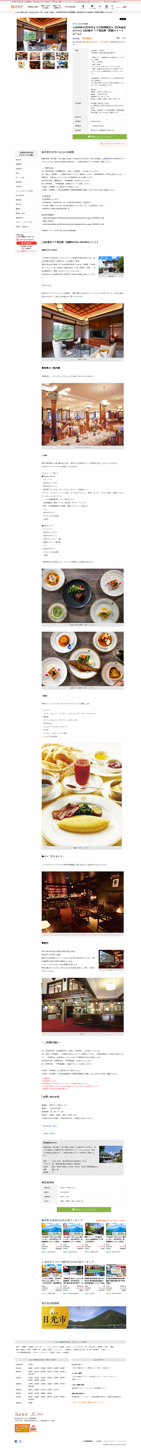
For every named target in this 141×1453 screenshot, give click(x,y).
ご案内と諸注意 (49, 1133)
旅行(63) (18, 160)
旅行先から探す (33, 7)
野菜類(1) (19, 182)
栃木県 (81, 24)
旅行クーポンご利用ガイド (57, 7)
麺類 (111, 1347)
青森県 (30, 1368)
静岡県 (37, 1380)
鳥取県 (30, 1390)
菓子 (106, 1347)
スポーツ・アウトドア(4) (24, 222)
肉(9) (17, 173)
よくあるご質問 (92, 6)
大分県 (56, 1397)
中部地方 (87, 1293)
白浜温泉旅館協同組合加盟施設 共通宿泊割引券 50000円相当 (115, 1281)
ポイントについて (109, 1376)
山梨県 (56, 1377)
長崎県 (43, 1397)
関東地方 (75, 24)
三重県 (30, 1384)
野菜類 (62, 1347)
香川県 (37, 1393)
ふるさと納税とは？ (78, 1368)
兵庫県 (56, 1384)
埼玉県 (49, 1371)
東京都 (62, 1371)
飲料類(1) (19, 200)
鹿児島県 (31, 1399)
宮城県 (43, 1368)
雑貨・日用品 (47, 1349)
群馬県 (43, 1371)
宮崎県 (62, 1397)
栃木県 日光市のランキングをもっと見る (110, 1220)
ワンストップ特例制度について (96, 1388)
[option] (42, 34)
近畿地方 (108, 1293)
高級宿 (52, 12)
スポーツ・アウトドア (40, 1352)
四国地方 (19, 1393)
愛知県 (43, 1380)
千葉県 (56, 1371)
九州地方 (19, 1397)
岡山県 (43, 1390)
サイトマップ (122, 1441)
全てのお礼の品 (70, 7)
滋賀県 (37, 1384)
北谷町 (53, 1293)
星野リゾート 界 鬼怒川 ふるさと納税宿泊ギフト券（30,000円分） (94, 1239)
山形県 (56, 1368)
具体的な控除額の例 (114, 1397)
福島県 (62, 1368)
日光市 (86, 24)
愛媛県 (43, 1393)
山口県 (56, 1390)
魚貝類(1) (19, 168)
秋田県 (49, 1368)
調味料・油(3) (20, 213)
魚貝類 (31, 1347)
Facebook (16, 1441)
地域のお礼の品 (79, 1349)
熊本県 (49, 1397)
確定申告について (78, 1388)
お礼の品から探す (34, 12)
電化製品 (66, 1352)
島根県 (37, 1390)
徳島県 (30, 1393)
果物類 (24, 1347)
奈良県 (62, 1384)
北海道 (30, 1364)
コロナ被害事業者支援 (23, 1352)
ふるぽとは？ (106, 1368)
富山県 (37, 1377)
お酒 (68, 1347)
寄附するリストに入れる (101, 137)
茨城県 (30, 1371)
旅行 (42, 12)
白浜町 (119, 1293)
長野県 (62, 1377)
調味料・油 (36, 1349)
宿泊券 (47, 12)
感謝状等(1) (19, 218)
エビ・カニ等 (52, 1347)
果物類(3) (19, 164)
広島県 (49, 1390)
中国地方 (19, 1390)
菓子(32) (18, 204)
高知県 (49, 1393)
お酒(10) (18, 186)
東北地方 (19, 1368)
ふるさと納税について (79, 1376)
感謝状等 (68, 1349)
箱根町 (76, 1293)
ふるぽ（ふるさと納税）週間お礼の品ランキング (87, 1402)
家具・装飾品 (20, 1349)
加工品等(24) (20, 195)
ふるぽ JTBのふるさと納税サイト (17, 6)
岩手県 (37, 1368)
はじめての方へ (82, 6)
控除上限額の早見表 (98, 1397)
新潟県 (92, 1293)
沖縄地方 (44, 1293)
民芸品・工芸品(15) (22, 226)
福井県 (49, 1377)
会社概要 (98, 1441)
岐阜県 (30, 1380)
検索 (112, 6)
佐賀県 (37, 1397)
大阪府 (49, 1384)
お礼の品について (95, 1376)
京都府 (43, 1384)
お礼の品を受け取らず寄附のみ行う (114, 144)
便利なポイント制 (93, 1368)
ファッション (58, 1349)
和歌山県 (114, 1293)
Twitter (20, 1441)
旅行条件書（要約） (50, 1126)
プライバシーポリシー (110, 1441)
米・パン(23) (20, 177)
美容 (28, 1349)
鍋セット (105, 1349)
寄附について (76, 1379)
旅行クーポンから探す (45, 7)
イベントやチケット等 (79, 1347)
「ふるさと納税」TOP (21, 12)
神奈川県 (71, 1293)
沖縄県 (49, 1293)
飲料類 (100, 1347)
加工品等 (92, 1347)
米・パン (43, 1347)
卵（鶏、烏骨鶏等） (93, 1349)
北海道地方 (19, 1364)
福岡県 (30, 1397)
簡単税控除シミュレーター (80, 1397)
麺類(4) (18, 209)
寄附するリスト (107, 6)
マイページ (100, 6)
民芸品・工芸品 (55, 1352)
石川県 (43, 1377)
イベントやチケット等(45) (24, 191)
